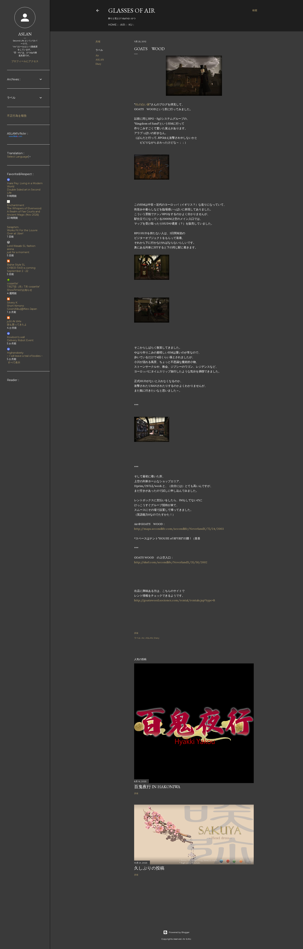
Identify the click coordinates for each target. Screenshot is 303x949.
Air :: (123, 24)
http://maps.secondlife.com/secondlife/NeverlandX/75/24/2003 (179, 528)
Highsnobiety (15, 352)
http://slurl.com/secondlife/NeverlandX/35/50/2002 (170, 562)
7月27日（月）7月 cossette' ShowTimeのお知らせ (23, 288)
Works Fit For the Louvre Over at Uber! (22, 232)
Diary (98, 64)
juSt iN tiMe (14, 321)
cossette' (12, 283)
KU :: (131, 24)
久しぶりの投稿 (149, 868)
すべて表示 (14, 362)
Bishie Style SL (16, 264)
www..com (15, 136)
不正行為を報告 (17, 115)
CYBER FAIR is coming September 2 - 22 (21, 269)
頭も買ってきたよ (17, 324)
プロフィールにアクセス (24, 61)
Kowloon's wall (16, 337)
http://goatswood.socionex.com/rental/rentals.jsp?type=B (174, 600)
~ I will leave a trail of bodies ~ (25, 355)
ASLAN (100, 59)
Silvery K (12, 302)
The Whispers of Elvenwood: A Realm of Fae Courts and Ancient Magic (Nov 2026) (24, 211)
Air (97, 55)
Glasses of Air (131, 10)
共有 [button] (98, 41)
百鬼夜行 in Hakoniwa (157, 786)
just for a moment (18, 252)
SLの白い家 (142, 104)
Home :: (113, 24)
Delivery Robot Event (20, 340)
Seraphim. (13, 227)
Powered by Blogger (179, 932)
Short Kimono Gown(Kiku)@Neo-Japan (22, 307)
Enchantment (15, 205)
